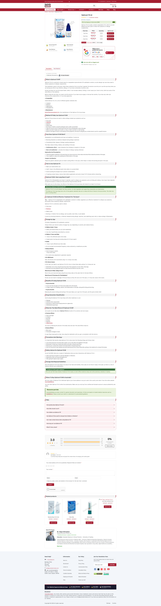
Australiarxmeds (49, 594)
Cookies (114, 603)
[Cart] (115, 6)
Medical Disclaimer (82, 576)
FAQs (64, 579)
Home (46, 11)
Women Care (71, 9)
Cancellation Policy (82, 570)
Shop (108, 9)
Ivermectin (81, 9)
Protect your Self (81, 579)
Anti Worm (91, 9)
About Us (65, 560)
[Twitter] (98, 570)
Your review (49, 469)
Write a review (110, 446)
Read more (59, 546)
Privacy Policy (81, 563)
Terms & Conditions (67, 570)
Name (48, 478)
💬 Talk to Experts (85, 19)
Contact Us (65, 566)
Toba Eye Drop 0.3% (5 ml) (53, 517)
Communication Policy (83, 566)
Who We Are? (66, 563)
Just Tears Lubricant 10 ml (107, 501)
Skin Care (100, 9)
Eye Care (51, 11)
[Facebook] (95, 570)
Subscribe (112, 564)
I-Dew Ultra (71, 517)
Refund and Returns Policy (83, 573)
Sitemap (108, 603)
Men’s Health (60, 9)
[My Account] (113, 6)
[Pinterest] (105, 570)
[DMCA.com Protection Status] (98, 573)
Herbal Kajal (89, 517)
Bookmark (109, 1)
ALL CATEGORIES (50, 9)
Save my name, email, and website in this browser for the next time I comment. (67, 481)
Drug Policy (80, 560)
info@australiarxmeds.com (52, 568)
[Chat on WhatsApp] (113, 4)
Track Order (114, 1)
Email (76, 478)
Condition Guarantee (67, 573)
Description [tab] (49, 68)
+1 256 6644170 (101, 1)
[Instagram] (101, 570)
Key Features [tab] (57, 68)
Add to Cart (53, 522)
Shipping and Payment (68, 576)
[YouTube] (108, 570)
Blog (114, 9)
